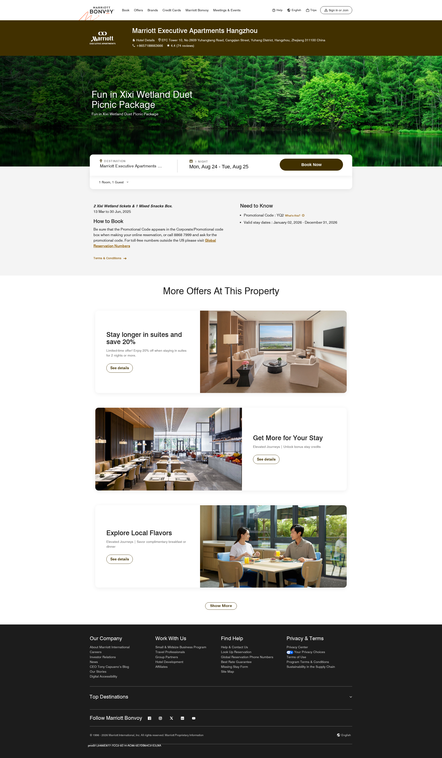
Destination (134, 161)
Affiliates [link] (161, 667)
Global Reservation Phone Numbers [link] (247, 657)
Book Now (311, 164)
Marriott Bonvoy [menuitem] (197, 10)
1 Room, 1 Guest (111, 182)
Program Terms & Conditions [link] (308, 662)
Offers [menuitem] (138, 10)
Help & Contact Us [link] (234, 647)
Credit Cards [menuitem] (172, 10)
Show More (221, 606)
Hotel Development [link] (169, 662)
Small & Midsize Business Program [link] (180, 647)
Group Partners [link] (166, 657)
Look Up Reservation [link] (236, 652)
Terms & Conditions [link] (107, 258)
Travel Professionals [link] (170, 652)
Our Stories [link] (98, 671)
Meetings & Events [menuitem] (227, 10)
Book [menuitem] (125, 10)
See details (119, 368)
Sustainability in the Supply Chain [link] (311, 667)
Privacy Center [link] (297, 647)
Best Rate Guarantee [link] (236, 662)
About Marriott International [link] (110, 647)
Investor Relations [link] (103, 657)
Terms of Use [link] (296, 657)
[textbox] (137, 167)
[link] (276, 10)
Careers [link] (96, 652)
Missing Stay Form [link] (234, 667)
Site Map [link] (227, 671)
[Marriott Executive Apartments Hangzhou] (103, 38)
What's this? (293, 215)
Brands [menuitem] (153, 10)
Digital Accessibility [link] (103, 676)
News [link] (94, 662)
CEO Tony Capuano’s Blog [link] (109, 667)
